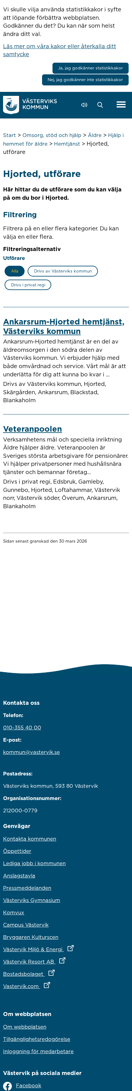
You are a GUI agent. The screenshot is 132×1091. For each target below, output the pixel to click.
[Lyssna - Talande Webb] (85, 105)
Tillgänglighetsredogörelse (36, 1039)
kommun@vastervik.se (31, 752)
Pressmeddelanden (27, 888)
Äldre (95, 135)
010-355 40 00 (22, 727)
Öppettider (17, 851)
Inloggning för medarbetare (38, 1051)
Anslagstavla (19, 876)
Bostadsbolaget (56, 974)
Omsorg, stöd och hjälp (51, 135)
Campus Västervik (26, 925)
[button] (101, 105)
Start (9, 135)
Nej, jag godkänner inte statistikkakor (85, 79)
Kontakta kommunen (29, 839)
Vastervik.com (53, 986)
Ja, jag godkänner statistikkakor (90, 67)
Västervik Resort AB (61, 961)
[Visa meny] (121, 105)
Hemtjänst (67, 144)
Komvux (13, 912)
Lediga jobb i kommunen (34, 863)
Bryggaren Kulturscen (30, 937)
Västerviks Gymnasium (31, 900)
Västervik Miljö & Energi (65, 949)
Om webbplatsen (24, 1027)
